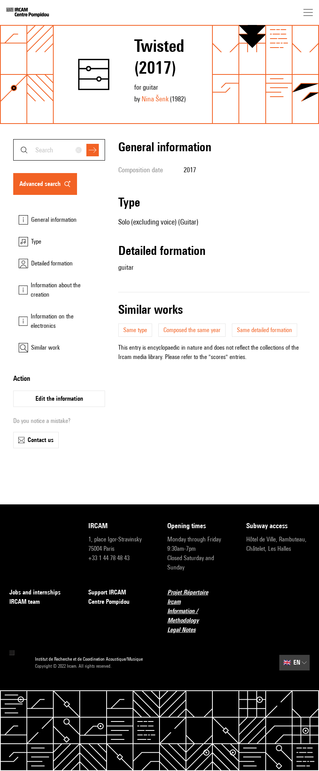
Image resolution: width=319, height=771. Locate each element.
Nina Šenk (155, 99)
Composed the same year (192, 330)
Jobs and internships (35, 592)
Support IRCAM (107, 592)
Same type (135, 330)
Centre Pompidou (109, 601)
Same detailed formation (264, 330)
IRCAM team (24, 601)
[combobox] (59, 150)
